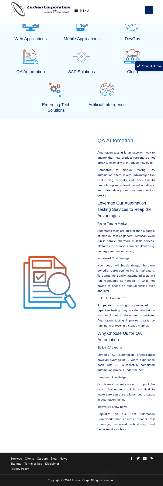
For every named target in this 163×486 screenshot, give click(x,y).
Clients (29, 458)
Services (16, 458)
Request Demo (150, 66)
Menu (84, 10)
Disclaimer (52, 463)
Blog (54, 458)
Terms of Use (33, 463)
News (63, 458)
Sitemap (15, 463)
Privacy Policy (19, 468)
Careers (42, 458)
